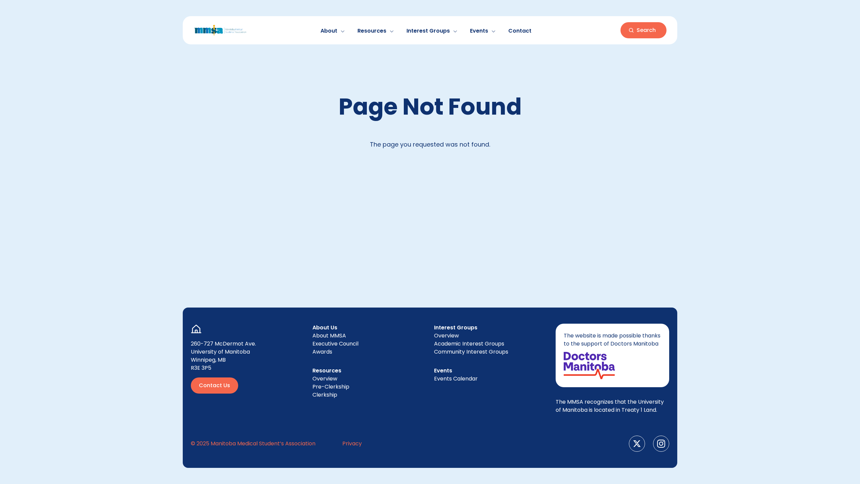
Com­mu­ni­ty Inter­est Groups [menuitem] (471, 352)
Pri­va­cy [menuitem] (352, 443)
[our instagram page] (661, 444)
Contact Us (214, 385)
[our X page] (637, 444)
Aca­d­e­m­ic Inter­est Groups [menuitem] (469, 344)
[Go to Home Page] (220, 30)
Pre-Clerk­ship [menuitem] (330, 387)
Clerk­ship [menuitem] (324, 395)
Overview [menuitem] (324, 378)
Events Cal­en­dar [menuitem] (456, 378)
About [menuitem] (329, 335)
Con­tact (519, 31)
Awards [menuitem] (322, 352)
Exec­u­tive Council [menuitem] (335, 344)
